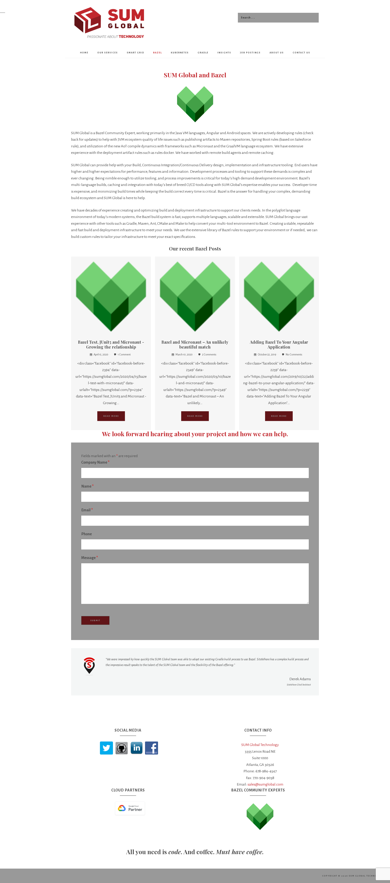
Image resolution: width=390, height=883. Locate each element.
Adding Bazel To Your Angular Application (279, 344)
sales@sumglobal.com (265, 784)
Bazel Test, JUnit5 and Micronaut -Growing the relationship (111, 344)
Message (89, 558)
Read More (111, 416)
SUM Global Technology (260, 745)
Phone (86, 534)
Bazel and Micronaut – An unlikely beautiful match (194, 344)
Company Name (95, 462)
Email (87, 510)
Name (87, 486)
